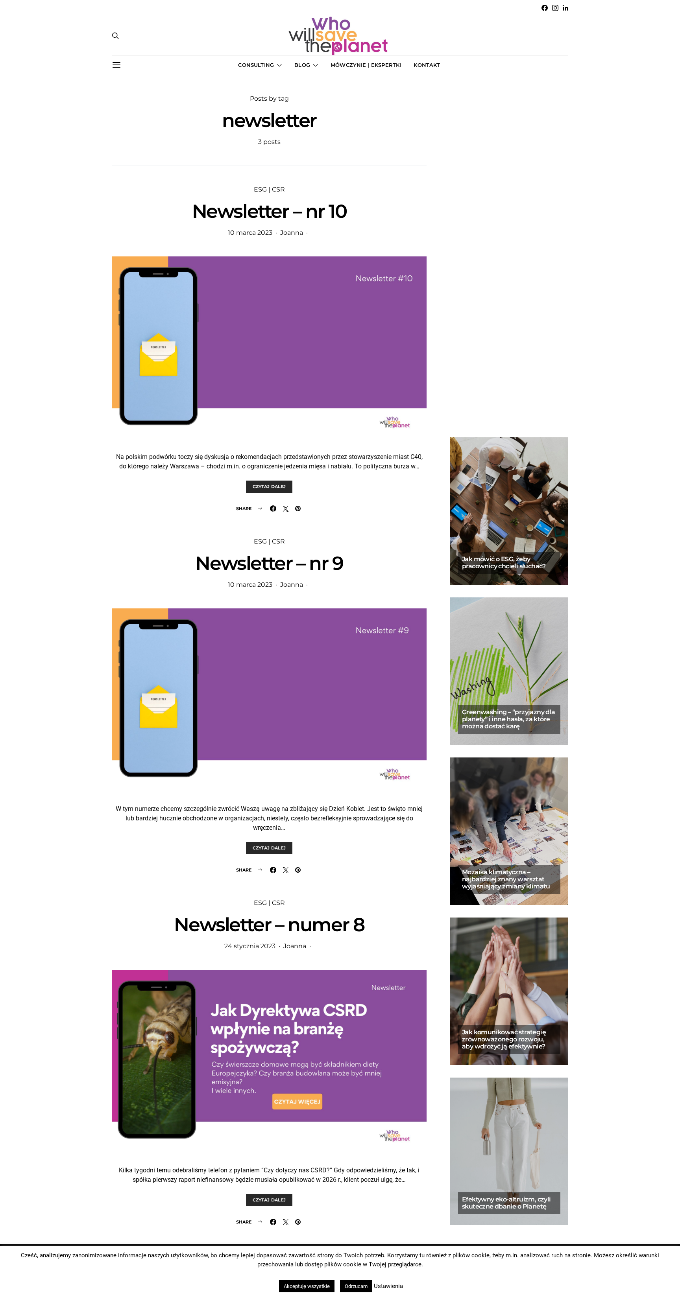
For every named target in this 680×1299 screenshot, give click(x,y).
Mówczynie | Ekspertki (366, 65)
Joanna (291, 232)
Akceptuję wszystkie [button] (307, 1286)
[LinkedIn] (565, 8)
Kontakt (427, 65)
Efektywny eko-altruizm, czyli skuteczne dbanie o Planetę (506, 1203)
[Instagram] (555, 8)
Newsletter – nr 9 (269, 563)
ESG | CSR (269, 189)
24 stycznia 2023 (249, 946)
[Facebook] (544, 8)
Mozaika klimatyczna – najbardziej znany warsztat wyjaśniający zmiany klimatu (506, 879)
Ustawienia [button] (388, 1286)
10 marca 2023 (250, 232)
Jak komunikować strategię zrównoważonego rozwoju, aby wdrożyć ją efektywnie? (504, 1039)
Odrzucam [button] (356, 1286)
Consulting (256, 65)
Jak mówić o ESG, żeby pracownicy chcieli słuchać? (504, 562)
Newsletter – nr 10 (269, 211)
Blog (302, 65)
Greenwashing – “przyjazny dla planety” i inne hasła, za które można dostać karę (508, 719)
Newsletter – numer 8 (269, 924)
